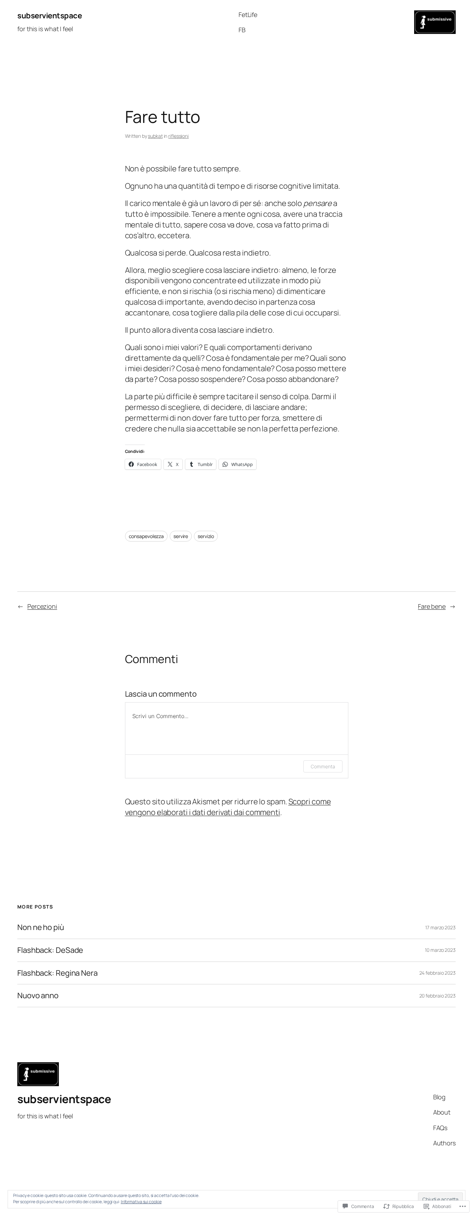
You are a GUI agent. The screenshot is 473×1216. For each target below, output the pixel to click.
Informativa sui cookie (141, 1202)
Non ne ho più (40, 927)
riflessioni (178, 136)
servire (180, 536)
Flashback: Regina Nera (57, 973)
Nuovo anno (38, 995)
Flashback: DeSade (50, 950)
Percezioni (42, 606)
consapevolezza (146, 536)
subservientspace (49, 15)
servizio (206, 536)
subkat (155, 136)
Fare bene (432, 606)
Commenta (323, 766)
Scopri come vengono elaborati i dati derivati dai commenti (228, 806)
